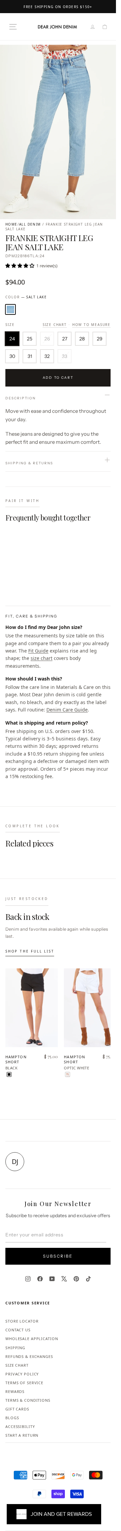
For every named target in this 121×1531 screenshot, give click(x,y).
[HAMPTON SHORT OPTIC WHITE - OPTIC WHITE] (67, 1074)
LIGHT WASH (10, 309)
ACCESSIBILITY (20, 1426)
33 (64, 356)
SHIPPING (15, 1347)
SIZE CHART (17, 1365)
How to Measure (91, 324)
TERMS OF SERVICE (24, 1382)
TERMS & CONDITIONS (27, 1400)
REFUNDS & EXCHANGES (29, 1356)
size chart (41, 658)
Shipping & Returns (29, 463)
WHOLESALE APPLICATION (31, 1338)
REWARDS (15, 1391)
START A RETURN (21, 1435)
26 (47, 339)
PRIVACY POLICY (22, 1373)
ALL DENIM (30, 224)
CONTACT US (18, 1329)
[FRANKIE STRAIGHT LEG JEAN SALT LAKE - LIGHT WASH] (9, 584)
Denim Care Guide (67, 709)
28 (82, 339)
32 (47, 356)
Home (11, 224)
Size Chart (55, 324)
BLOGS (12, 1417)
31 (30, 356)
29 (100, 339)
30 (12, 356)
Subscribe (58, 1256)
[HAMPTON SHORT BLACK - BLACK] (9, 1074)
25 (29, 339)
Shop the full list (29, 951)
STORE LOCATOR (21, 1321)
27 (64, 339)
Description (20, 398)
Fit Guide (38, 650)
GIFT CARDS (17, 1408)
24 (12, 339)
